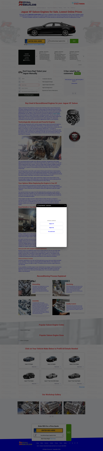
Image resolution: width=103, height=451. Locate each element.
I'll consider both (51, 231)
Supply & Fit (51, 223)
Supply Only (51, 227)
